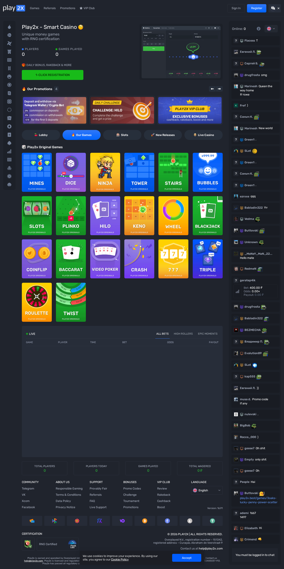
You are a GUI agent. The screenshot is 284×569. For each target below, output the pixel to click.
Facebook (28, 507)
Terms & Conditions (68, 495)
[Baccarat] (9, 135)
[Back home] (14, 8)
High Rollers (183, 333)
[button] (255, 291)
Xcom (26, 501)
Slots (124, 135)
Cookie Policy (120, 559)
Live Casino (206, 135)
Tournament (131, 501)
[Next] (219, 89)
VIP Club (89, 8)
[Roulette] (9, 176)
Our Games (83, 135)
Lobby (43, 135)
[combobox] (271, 28)
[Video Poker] (9, 143)
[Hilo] (9, 93)
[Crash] (9, 151)
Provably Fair (98, 488)
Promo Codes (132, 488)
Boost (161, 507)
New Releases (165, 135)
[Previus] (212, 89)
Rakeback (163, 495)
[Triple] (9, 168)
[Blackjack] (9, 118)
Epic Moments (207, 333)
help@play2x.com (211, 548)
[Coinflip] (9, 126)
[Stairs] (9, 68)
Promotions (67, 8)
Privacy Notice (65, 507)
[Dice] (9, 35)
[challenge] (122, 110)
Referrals (50, 8)
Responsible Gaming (69, 488)
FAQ (92, 501)
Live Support (98, 507)
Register (256, 8)
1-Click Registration (53, 75)
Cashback (163, 501)
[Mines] (9, 27)
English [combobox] (203, 490)
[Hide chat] (274, 8)
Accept (186, 558)
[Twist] (9, 184)
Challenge (130, 495)
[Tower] (9, 52)
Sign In (236, 8)
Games (34, 8)
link (24, 539)
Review (162, 488)
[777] (9, 160)
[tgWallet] (54, 110)
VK (23, 495)
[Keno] (9, 101)
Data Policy (63, 501)
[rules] (258, 28)
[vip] (190, 110)
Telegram (28, 488)
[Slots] (9, 60)
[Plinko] (9, 85)
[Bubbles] (9, 77)
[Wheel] (9, 110)
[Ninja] (9, 43)
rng (39, 539)
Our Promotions (42, 89)
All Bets (162, 333)
